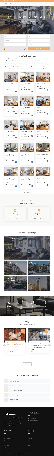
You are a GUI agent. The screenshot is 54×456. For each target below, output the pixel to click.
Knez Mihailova (11, 263)
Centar (13, 238)
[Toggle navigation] (48, 3)
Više (8, 352)
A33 (38, 178)
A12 (38, 84)
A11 (22, 84)
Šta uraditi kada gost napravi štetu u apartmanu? (15, 343)
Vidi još (27, 364)
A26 (7, 155)
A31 (22, 179)
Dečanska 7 (44, 178)
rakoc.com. (9, 453)
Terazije (35, 278)
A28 (38, 154)
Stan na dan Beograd (37, 343)
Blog (5, 447)
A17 (22, 108)
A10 (7, 84)
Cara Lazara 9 (45, 83)
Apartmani (6, 440)
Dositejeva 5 (45, 131)
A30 (7, 179)
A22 (22, 132)
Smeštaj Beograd (14, 399)
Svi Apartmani (27, 192)
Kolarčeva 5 (29, 131)
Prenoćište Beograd (15, 395)
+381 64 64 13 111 (8, 0)
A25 (38, 132)
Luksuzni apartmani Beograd (17, 390)
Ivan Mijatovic (28, 453)
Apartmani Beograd (14, 381)
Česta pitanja (6, 445)
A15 (7, 108)
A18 (38, 108)
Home (5, 436)
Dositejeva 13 (45, 107)
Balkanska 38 (45, 154)
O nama (5, 443)
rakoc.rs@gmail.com (18, 0)
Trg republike (35, 263)
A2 (6, 132)
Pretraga (38, 48)
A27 (22, 155)
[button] (15, 40)
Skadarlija (11, 278)
